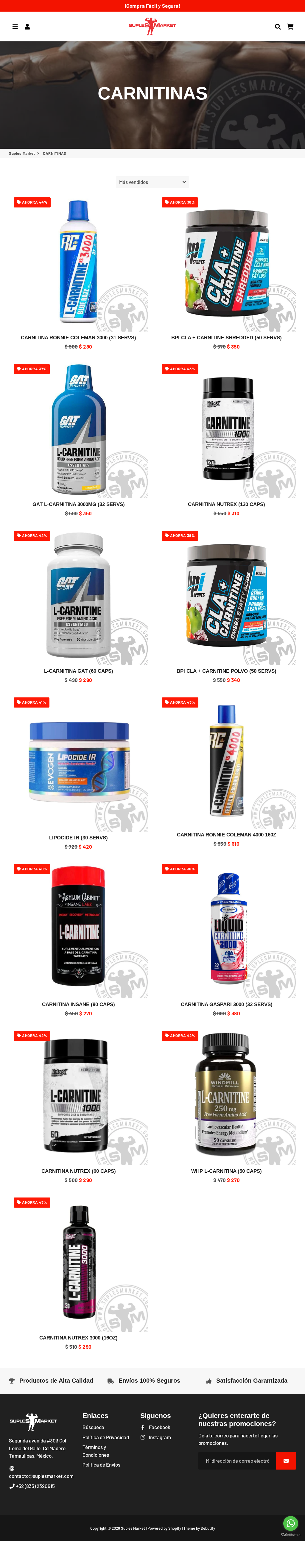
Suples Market (22, 153)
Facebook (159, 1427)
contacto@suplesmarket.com (41, 1476)
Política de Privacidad (106, 1437)
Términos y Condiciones (96, 1451)
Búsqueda (93, 1427)
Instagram (159, 1437)
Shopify (174, 1528)
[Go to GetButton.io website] (290, 1535)
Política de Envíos (101, 1464)
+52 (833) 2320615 (35, 1486)
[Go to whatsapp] (290, 1523)
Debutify (208, 1528)
